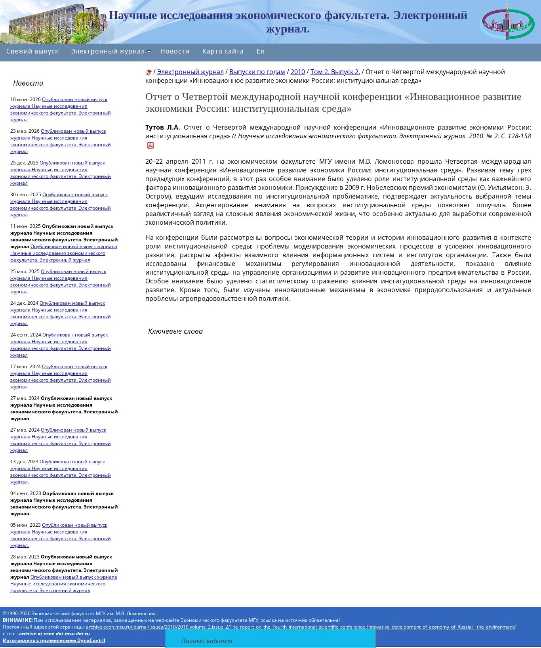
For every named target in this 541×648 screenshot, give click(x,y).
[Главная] (148, 71)
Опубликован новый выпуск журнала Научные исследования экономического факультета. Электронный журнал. (60, 471)
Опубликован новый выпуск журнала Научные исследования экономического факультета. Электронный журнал (60, 109)
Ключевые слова (175, 331)
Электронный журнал (108, 51)
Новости (175, 51)
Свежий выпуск (32, 51)
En (261, 51)
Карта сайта (223, 51)
